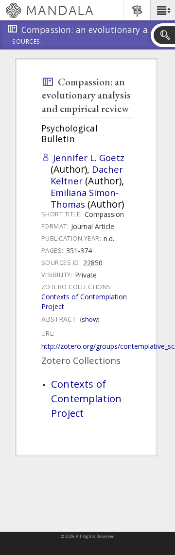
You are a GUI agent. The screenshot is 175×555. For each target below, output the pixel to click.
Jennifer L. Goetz (88, 157)
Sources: (27, 42)
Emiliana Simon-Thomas (85, 198)
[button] (162, 10)
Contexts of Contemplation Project (86, 398)
